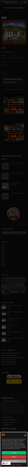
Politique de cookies (10, 464)
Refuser (14, 457)
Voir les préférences (14, 461)
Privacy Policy (18, 464)
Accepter (14, 452)
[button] (25, 435)
